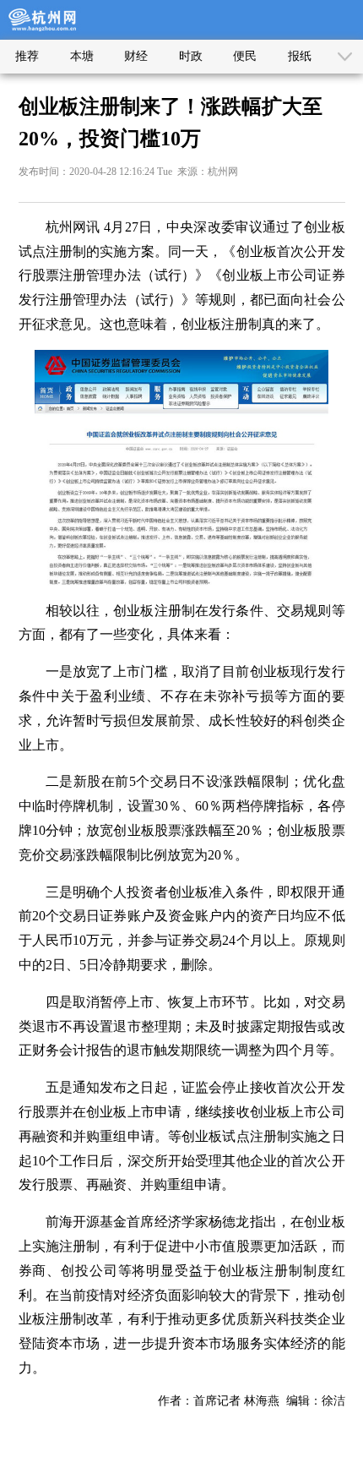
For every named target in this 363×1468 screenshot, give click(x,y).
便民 (245, 56)
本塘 (82, 56)
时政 (191, 56)
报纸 (300, 56)
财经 (136, 56)
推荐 (27, 56)
